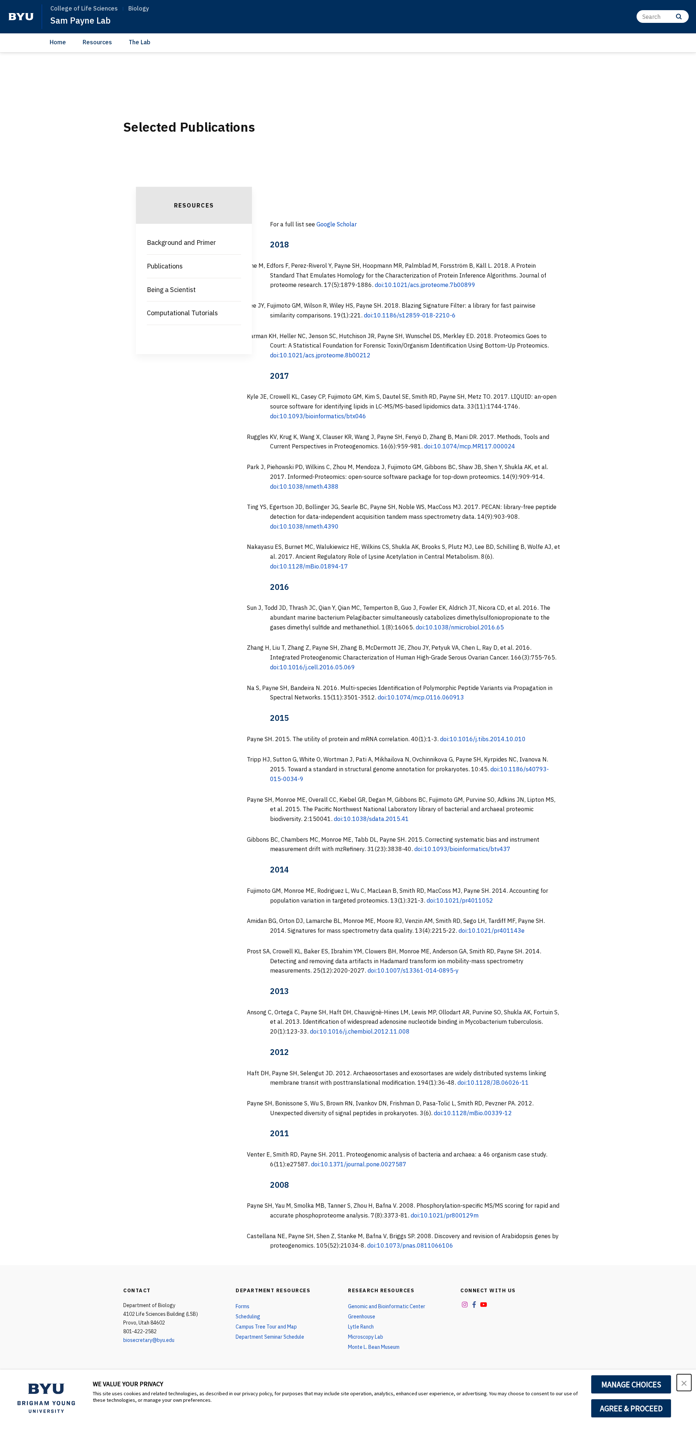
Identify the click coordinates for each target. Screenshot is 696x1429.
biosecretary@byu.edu (148, 1340)
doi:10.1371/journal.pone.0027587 (358, 1164)
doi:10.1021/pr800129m (444, 1215)
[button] (684, 1382)
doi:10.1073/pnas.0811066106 (410, 1245)
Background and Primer (181, 242)
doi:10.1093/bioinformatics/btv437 (462, 849)
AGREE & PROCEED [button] (631, 1408)
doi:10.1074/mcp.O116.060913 (421, 697)
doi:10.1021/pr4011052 (460, 900)
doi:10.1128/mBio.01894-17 (309, 566)
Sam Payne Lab (80, 20)
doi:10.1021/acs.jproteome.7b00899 (425, 284)
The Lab (139, 42)
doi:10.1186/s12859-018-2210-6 (410, 315)
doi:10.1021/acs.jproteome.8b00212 (320, 355)
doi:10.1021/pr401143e (492, 930)
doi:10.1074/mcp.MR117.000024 (469, 446)
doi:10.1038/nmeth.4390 (304, 526)
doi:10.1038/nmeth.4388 (304, 486)
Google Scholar (336, 224)
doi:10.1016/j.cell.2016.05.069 (312, 667)
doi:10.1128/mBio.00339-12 (473, 1113)
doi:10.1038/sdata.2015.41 (371, 818)
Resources (97, 42)
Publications (165, 266)
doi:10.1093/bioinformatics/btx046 (318, 416)
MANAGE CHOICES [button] (631, 1384)
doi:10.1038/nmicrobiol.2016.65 (460, 627)
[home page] (21, 16)
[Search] (678, 16)
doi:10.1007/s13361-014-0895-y (413, 970)
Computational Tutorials (182, 313)
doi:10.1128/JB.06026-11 (493, 1082)
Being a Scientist (171, 290)
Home (58, 42)
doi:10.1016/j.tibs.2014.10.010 (483, 739)
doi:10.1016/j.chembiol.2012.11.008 (360, 1031)
